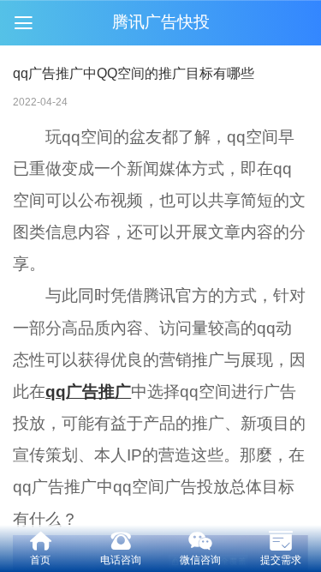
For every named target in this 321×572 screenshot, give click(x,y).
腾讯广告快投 (161, 22)
